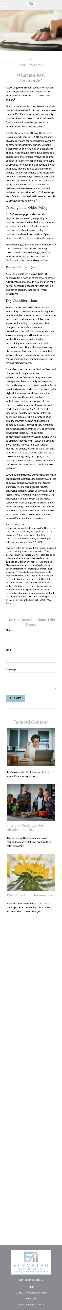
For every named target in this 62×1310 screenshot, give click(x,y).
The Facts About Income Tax (30, 895)
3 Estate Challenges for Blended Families (25, 827)
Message (11, 669)
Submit (15, 698)
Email (9, 649)
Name (9, 629)
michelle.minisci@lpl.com (31, 1279)
